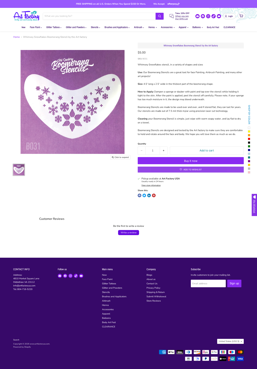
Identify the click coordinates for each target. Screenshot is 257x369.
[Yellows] (249, 131)
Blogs (149, 274)
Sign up (234, 283)
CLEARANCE (229, 27)
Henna (151, 27)
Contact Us (151, 283)
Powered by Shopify (22, 347)
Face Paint (35, 27)
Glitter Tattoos (53, 27)
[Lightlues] (249, 154)
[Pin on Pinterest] (154, 195)
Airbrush (138, 27)
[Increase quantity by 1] (163, 151)
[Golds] (249, 165)
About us (150, 279)
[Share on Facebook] (139, 195)
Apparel (183, 27)
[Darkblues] (249, 150)
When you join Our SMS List (182, 17)
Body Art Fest (213, 27)
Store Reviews (153, 300)
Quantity (142, 144)
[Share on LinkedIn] (149, 195)
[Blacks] (249, 142)
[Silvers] (249, 168)
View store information (151, 185)
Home (16, 37)
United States (229, 341)
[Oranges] (249, 135)
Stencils (95, 27)
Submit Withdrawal (156, 296)
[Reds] (249, 139)
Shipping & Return (155, 292)
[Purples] (249, 161)
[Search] (160, 16)
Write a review (129, 232)
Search (16, 340)
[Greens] (249, 146)
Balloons (196, 27)
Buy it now (191, 160)
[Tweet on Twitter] (144, 195)
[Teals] (249, 157)
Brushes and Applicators (116, 27)
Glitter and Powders (75, 27)
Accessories (167, 27)
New (23, 27)
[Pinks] (249, 172)
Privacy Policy (153, 287)
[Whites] (249, 128)
